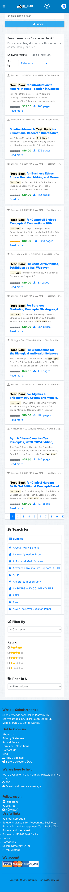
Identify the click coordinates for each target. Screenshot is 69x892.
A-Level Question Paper (27, 554)
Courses (7, 838)
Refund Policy (10, 742)
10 (63, 516)
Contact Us (9, 750)
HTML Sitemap (14, 757)
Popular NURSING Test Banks (20, 834)
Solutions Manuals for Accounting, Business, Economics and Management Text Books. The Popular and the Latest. (30, 826)
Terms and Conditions (15, 746)
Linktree (10, 805)
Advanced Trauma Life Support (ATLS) (36, 568)
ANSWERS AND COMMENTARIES (32, 588)
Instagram (11, 801)
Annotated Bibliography (27, 581)
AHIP (15, 574)
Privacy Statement (13, 738)
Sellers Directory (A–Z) (19, 761)
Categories (9, 842)
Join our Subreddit (13, 818)
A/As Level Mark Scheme (27, 561)
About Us (8, 734)
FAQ (7, 782)
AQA (15, 602)
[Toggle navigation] (47, 6)
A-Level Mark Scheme (25, 547)
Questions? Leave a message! (23, 786)
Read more (16, 110)
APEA (16, 595)
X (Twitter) (11, 809)
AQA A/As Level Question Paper (31, 608)
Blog (5, 753)
